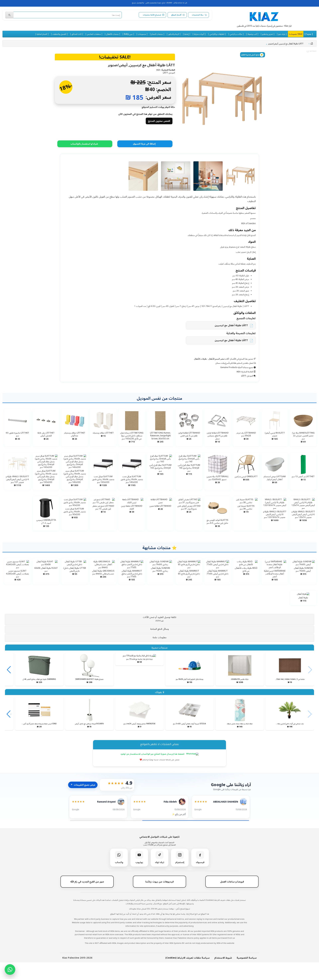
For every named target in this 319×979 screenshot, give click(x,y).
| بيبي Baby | (128, 34)
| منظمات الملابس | (94, 34)
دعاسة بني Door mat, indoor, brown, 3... (290, 679)
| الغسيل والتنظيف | (59, 34)
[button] (159, 619)
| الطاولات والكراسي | (217, 34)
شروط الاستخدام (223, 957)
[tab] (159, 619)
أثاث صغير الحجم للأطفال (219, 358)
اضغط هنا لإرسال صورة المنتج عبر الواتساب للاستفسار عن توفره (153, 754)
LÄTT (165, 72)
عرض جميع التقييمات (82, 784)
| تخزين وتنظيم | (268, 34)
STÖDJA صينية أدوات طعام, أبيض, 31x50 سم (189, 723)
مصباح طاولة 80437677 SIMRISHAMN (89, 679)
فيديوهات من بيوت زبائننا (159, 881)
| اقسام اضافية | (42, 34)
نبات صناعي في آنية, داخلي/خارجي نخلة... (290, 723)
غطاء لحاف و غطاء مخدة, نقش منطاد (240, 723)
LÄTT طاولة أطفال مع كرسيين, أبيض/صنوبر (285, 43)
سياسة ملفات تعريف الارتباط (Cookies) (187, 957)
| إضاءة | (186, 34)
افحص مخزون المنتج (159, 120)
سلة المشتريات (198, 15)
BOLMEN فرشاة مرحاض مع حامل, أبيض (89, 723)
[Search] (9, 15)
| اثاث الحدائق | (76, 34)
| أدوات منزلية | (199, 34)
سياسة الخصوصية (247, 957)
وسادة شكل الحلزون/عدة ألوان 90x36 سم (189, 679)
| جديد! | (308, 34)
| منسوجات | (142, 34)
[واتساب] (10, 969)
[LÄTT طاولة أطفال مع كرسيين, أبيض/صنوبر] (222, 99)
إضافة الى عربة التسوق (144, 143)
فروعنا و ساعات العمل (232, 881)
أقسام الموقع (176, 15)
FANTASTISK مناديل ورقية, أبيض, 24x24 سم (139, 723)
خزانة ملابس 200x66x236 (240, 679)
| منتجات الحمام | (157, 34)
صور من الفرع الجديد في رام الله (87, 881)
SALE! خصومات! (295, 34)
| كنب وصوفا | (252, 34)
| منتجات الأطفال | (112, 34)
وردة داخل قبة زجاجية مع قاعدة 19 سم (139, 659)
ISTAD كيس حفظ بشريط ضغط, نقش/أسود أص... (39, 723)
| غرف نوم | (282, 34)
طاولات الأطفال (200, 358)
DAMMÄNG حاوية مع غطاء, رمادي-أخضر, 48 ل (39, 679)
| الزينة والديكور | (173, 34)
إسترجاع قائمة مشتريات (152, 15)
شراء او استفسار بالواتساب (84, 143)
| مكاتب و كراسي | (236, 34)
